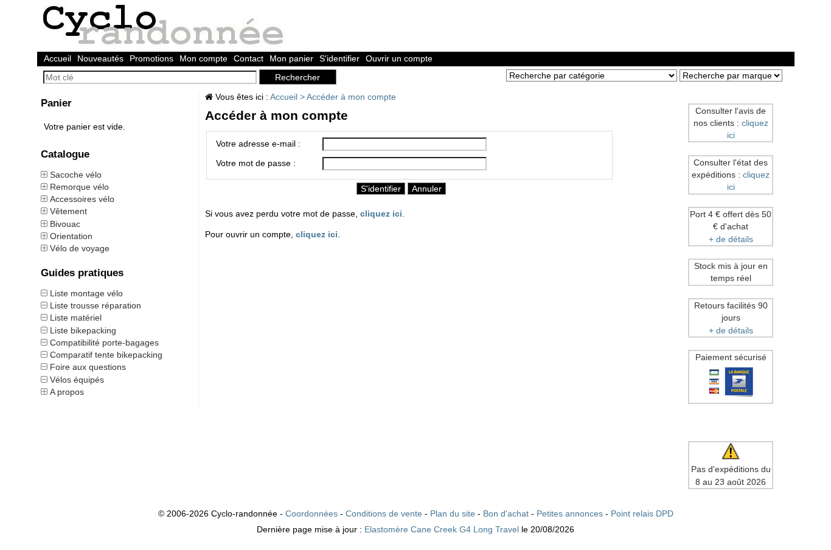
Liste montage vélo (86, 293)
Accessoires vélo (82, 199)
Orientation (71, 236)
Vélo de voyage (80, 248)
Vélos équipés (77, 380)
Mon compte (203, 58)
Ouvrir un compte (399, 58)
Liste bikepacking (83, 330)
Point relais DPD (642, 513)
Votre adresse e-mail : (258, 143)
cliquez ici (381, 213)
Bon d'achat (506, 513)
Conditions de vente (384, 513)
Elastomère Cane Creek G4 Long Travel (441, 529)
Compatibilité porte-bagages (104, 342)
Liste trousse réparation (95, 305)
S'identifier (339, 58)
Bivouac (65, 224)
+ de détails (731, 239)
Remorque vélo (79, 187)
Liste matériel (76, 317)
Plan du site (452, 513)
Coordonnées (311, 513)
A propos (67, 392)
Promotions (151, 58)
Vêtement (68, 211)
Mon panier (291, 58)
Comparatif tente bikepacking (106, 355)
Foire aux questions (88, 367)
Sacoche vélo (76, 174)
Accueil (57, 58)
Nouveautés (100, 58)
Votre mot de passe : (256, 163)
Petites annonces (570, 513)
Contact (248, 58)
